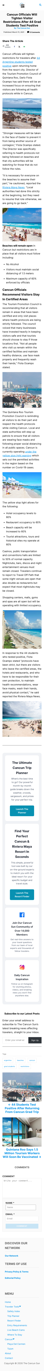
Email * (10, 1214)
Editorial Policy (13, 1278)
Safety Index (13, 1311)
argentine (7, 1060)
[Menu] (3, 5)
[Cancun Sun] (22, 5)
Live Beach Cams (16, 1330)
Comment (8, 1176)
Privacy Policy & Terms (16, 1271)
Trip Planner (13, 1316)
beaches (20, 1060)
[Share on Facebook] (14, 46)
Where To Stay (14, 1334)
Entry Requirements (17, 1325)
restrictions (25, 1066)
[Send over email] (23, 46)
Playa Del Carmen (16, 1344)
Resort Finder (14, 1320)
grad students (9, 1066)
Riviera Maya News (13, 187)
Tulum (10, 1348)
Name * (10, 1203)
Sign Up (35, 1040)
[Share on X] (18, 46)
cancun (32, 1060)
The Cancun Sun (23, 28)
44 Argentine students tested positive (21, 62)
